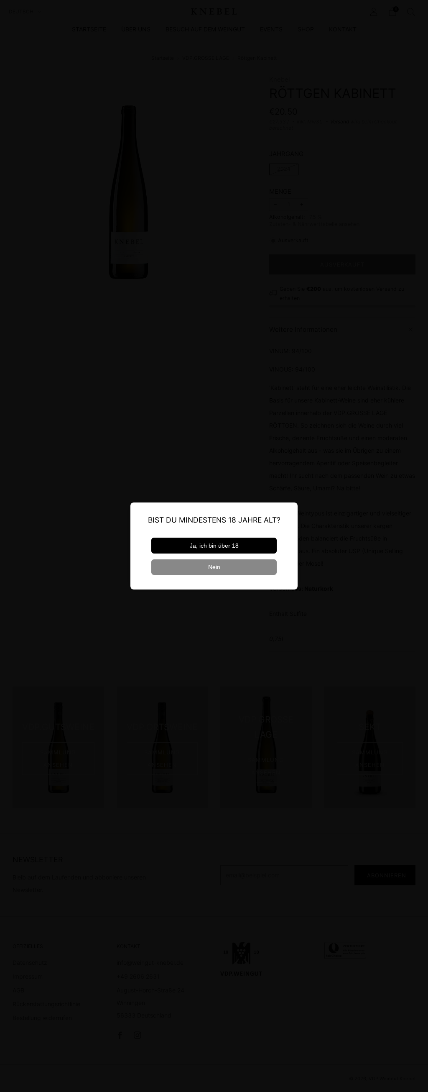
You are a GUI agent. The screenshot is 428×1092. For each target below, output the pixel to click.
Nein (214, 567)
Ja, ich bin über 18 (214, 545)
